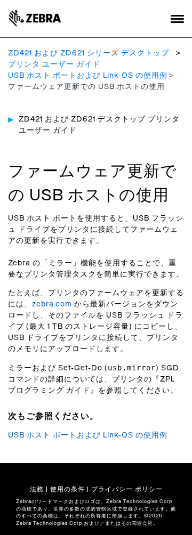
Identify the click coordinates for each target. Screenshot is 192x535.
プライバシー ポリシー (127, 489)
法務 (37, 489)
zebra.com (52, 304)
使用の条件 (67, 489)
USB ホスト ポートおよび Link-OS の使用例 (87, 75)
